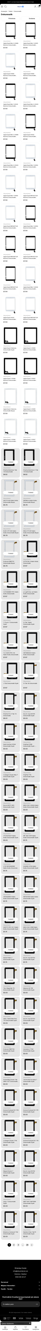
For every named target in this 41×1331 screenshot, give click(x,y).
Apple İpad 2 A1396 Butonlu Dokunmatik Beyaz (9, 440)
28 (27, 1245)
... (22, 1245)
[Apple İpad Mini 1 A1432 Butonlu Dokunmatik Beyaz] (30, 274)
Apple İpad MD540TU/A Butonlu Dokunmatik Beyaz (10, 227)
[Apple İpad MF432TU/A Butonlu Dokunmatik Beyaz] (30, 183)
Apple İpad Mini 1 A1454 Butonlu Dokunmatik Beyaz (30, 166)
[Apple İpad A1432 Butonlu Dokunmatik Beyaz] (10, 305)
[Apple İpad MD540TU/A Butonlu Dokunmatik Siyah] (10, 274)
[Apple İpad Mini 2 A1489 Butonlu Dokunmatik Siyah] (10, 31)
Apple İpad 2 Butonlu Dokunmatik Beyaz (9, 410)
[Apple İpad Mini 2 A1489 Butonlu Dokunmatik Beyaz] (10, 122)
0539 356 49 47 (20, 1277)
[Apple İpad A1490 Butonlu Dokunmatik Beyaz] (10, 61)
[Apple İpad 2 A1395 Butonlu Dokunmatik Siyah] (30, 335)
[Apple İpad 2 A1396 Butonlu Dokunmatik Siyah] (10, 366)
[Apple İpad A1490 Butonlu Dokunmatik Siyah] (30, 61)
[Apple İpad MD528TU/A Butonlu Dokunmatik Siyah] (10, 244)
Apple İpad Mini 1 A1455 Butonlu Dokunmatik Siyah (30, 44)
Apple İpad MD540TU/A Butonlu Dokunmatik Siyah (10, 288)
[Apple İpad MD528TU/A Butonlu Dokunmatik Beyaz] (30, 305)
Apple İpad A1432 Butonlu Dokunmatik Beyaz (9, 318)
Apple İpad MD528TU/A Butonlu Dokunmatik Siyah (10, 257)
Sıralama (32, 18)
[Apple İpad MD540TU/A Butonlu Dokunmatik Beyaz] (10, 213)
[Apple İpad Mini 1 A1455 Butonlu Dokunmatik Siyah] (30, 31)
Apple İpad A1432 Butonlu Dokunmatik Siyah (29, 135)
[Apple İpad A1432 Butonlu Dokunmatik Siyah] (30, 122)
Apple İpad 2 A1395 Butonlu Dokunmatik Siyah (29, 349)
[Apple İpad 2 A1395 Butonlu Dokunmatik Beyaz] (30, 396)
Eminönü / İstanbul (20, 1274)
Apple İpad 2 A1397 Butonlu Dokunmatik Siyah (29, 379)
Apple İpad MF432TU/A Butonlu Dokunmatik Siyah (30, 257)
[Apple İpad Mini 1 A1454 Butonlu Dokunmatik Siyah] (30, 213)
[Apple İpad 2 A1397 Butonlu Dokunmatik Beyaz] (30, 427)
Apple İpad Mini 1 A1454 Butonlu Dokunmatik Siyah (30, 227)
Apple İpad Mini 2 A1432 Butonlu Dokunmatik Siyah (10, 166)
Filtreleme (11, 18)
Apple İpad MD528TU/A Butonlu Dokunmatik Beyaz (30, 318)
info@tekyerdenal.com (20, 1271)
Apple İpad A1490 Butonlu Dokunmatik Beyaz (9, 74)
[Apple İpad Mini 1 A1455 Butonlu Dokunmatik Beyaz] (10, 183)
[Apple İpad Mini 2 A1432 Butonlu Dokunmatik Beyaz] (30, 92)
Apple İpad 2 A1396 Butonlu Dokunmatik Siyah (9, 379)
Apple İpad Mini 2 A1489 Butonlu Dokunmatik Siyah (10, 44)
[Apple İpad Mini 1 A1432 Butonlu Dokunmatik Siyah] (10, 92)
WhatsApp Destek (20, 1268)
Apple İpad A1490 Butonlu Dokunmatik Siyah (29, 74)
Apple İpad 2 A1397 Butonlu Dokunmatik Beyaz (29, 440)
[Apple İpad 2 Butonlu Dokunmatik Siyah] (10, 335)
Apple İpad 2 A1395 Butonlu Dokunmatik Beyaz (29, 410)
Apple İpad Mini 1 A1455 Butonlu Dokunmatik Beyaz (10, 196)
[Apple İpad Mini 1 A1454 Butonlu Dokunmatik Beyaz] (30, 152)
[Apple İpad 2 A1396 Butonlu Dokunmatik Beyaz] (10, 427)
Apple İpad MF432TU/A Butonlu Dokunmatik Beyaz (30, 196)
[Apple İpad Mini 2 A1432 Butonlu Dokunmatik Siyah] (10, 152)
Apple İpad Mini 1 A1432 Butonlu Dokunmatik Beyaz (30, 288)
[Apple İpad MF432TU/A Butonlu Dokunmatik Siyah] (30, 244)
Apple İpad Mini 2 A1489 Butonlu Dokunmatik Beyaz (10, 135)
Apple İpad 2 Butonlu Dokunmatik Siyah (9, 349)
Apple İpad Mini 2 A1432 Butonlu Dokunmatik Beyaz (30, 105)
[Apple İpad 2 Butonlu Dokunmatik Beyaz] (10, 396)
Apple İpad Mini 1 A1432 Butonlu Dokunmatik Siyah (10, 105)
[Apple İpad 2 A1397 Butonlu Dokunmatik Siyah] (30, 366)
